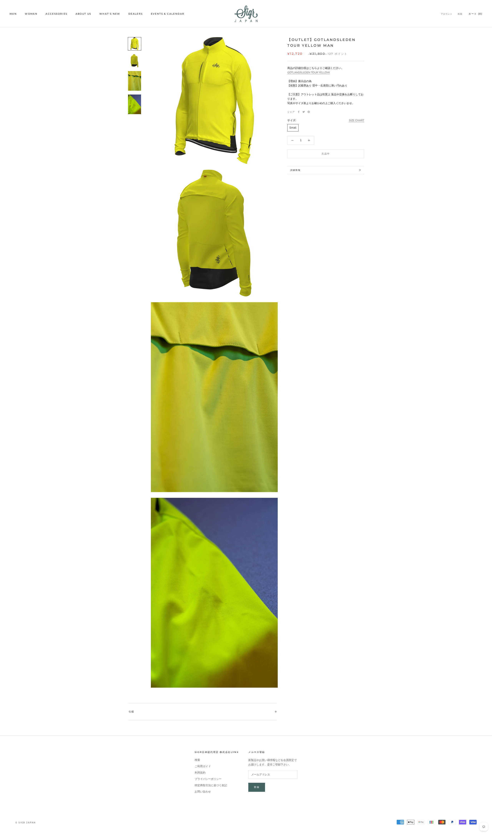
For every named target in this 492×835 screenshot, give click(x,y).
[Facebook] (299, 112)
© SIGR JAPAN (25, 822)
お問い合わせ (203, 791)
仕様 (131, 711)
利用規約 (200, 772)
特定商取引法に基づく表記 (211, 785)
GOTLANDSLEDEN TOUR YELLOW (308, 72)
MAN (13, 13)
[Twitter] (304, 112)
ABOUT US (83, 13)
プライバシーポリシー (208, 779)
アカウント (446, 14)
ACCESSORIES (56, 13)
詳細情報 (295, 170)
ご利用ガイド (203, 766)
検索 (460, 14)
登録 (256, 787)
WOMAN (31, 13)
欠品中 (326, 153)
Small (292, 127)
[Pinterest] (309, 112)
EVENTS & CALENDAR (167, 13)
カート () (475, 13)
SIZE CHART (356, 120)
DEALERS (135, 13)
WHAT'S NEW (109, 13)
